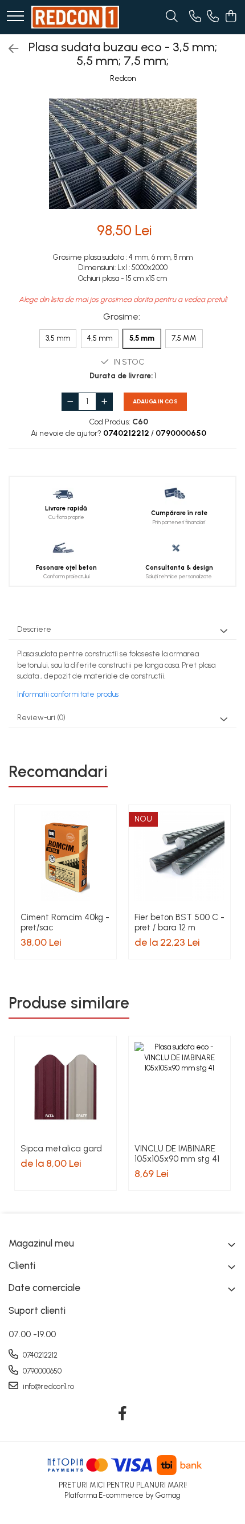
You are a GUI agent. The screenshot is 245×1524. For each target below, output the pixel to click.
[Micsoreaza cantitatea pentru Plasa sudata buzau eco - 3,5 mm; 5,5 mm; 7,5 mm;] (70, 402)
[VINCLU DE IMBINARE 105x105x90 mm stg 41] (179, 1087)
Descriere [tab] (34, 629)
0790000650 (41, 1371)
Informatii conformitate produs (68, 694)
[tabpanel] (122, 154)
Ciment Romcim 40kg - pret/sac (65, 922)
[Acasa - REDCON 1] (75, 17)
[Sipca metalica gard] (66, 1087)
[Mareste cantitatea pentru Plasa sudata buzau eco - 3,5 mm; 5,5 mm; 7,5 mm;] (104, 402)
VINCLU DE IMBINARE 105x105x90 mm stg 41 (176, 1153)
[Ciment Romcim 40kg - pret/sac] (66, 856)
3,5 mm (58, 338)
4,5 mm (99, 338)
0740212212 (39, 1355)
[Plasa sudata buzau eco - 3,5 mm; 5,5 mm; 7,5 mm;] (122, 154)
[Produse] (15, 17)
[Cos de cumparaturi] (230, 17)
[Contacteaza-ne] (195, 17)
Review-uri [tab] (41, 717)
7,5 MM (184, 338)
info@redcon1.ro (47, 1386)
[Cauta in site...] (172, 17)
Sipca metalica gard (61, 1148)
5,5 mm (141, 338)
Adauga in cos (155, 401)
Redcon (123, 78)
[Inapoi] (8, 49)
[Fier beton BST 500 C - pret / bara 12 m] (179, 856)
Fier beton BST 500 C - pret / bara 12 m (179, 922)
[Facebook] (123, 1414)
